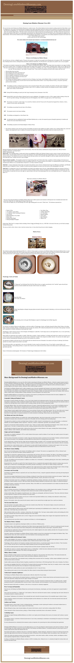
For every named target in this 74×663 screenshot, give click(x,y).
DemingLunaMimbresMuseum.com (22, 4)
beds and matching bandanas (47, 32)
